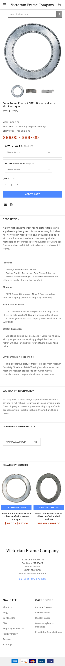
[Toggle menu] (4, 4)
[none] (32, 51)
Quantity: (8, 178)
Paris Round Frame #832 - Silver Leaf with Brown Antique (16, 516)
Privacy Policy (10, 633)
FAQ (5, 623)
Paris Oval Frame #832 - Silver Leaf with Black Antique (48, 516)
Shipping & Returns (13, 628)
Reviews (7, 639)
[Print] (11, 204)
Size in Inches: (19, 146)
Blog (5, 612)
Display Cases (42, 618)
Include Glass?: (20, 163)
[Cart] (60, 4)
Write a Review (10, 110)
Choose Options (16, 507)
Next (61, 500)
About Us (7, 607)
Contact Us (9, 618)
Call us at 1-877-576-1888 (32, 579)
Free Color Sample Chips (48, 632)
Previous (3, 500)
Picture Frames (43, 607)
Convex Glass (42, 612)
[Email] (5, 204)
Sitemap (7, 644)
